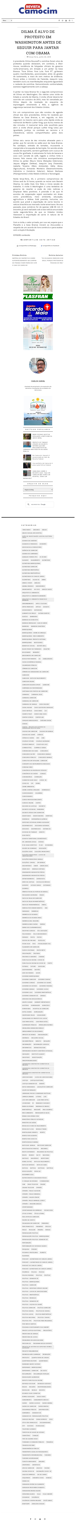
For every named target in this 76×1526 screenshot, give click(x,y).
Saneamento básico (41, 1400)
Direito (42, 832)
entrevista (41, 878)
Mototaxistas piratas (30, 1148)
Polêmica (25, 1272)
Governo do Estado (29, 986)
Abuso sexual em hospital (32, 533)
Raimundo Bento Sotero (31, 1364)
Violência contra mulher (31, 1500)
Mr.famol (44, 1148)
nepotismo (45, 1158)
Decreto (42, 806)
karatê (41, 1083)
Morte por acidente (29, 1135)
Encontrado (26, 865)
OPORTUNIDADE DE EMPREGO (32, 1210)
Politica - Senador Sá (30, 1301)
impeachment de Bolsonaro (32, 1031)
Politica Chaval (28, 1311)
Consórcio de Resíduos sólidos (34, 770)
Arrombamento (27, 603)
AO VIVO (37, 589)
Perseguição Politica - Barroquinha (35, 1236)
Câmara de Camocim (29, 668)
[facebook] (59, 20)
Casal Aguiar (27, 707)
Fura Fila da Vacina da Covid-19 (33, 963)
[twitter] (62, 20)
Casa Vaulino (44, 704)
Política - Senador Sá (30, 1278)
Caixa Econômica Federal (31, 662)
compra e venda (40, 747)
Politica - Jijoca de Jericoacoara (34, 1291)
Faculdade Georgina (29, 895)
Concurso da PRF (28, 754)
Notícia (33, 1168)
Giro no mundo (28, 973)
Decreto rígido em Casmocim (33, 812)
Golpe (38, 973)
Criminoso (46, 790)
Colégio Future (28, 741)
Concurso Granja (44, 754)
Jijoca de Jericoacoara (43, 1077)
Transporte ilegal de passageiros (35, 1451)
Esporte (25, 885)
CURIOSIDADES (27, 796)
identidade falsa (28, 1015)
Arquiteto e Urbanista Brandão (34, 596)
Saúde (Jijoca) (34, 1403)
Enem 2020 (44, 865)
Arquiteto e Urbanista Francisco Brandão (34, 599)
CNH (43, 738)
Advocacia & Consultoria (31, 547)
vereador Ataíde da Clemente (33, 1484)
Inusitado (26, 1057)
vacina (47, 1468)
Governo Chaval (44, 979)
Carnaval (25, 694)
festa (33, 937)
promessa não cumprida (31, 1354)
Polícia (41, 1272)
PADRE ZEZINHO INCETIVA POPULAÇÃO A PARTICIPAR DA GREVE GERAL (42, 436)
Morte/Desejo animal (30, 1142)
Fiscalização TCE (44, 943)
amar (44, 579)
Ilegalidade (41, 1015)
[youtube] (66, 20)
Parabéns (39, 1226)
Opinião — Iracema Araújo (31, 1203)
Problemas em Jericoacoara (32, 1340)
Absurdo (36, 529)
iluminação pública (29, 1025)
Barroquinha (27, 629)
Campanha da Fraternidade (32, 688)
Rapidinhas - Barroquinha (31, 1367)
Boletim (46, 649)
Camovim (46, 684)
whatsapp (25, 1503)
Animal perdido (27, 586)
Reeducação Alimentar (30, 1377)
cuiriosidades (27, 793)
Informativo (26, 1047)
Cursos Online (27, 803)
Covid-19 (25, 783)
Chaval (24, 723)
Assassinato (27, 610)
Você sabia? (47, 1500)
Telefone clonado (29, 1429)
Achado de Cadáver (29, 540)
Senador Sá (36, 1413)
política (47, 1275)
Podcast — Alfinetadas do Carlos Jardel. (37, 1262)
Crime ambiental (28, 786)
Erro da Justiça (28, 882)
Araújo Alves (47, 589)
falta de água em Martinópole (33, 901)
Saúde (24, 1403)
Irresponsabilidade (29, 1060)
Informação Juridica (41, 1044)
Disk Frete (26, 835)
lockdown (26, 1103)
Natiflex (25, 1158)
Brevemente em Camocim (31, 655)
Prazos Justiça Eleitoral (31, 1330)
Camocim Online (28, 681)
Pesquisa (25, 1249)
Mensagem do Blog (42, 1113)
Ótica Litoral (39, 1213)
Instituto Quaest (38, 1054)
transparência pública (30, 1448)
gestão (37, 969)
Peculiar (32, 1229)
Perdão (40, 1229)
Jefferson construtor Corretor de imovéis (35, 1064)
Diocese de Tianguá (29, 832)
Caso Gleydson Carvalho (43, 707)
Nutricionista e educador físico (34, 1178)
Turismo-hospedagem (30, 1458)
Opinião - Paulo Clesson (31, 1190)
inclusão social (37, 1038)
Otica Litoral (27, 1213)
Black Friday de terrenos (31, 649)
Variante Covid (38, 1477)
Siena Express (41, 1419)
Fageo (42, 895)
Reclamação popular (41, 1374)
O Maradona (44, 1181)
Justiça (25, 1080)
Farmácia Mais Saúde (30, 924)
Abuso (44, 529)
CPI (32, 783)
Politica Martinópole (43, 1314)
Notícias (41, 1168)
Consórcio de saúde (30, 773)
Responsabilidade (44, 1387)
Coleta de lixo (42, 744)
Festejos (41, 940)
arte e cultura (41, 603)
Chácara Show (45, 720)
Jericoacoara (27, 1077)
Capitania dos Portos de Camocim (35, 691)
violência (35, 1497)
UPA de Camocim (28, 1468)
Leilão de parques (29, 1090)
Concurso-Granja (45, 757)
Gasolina (41, 966)
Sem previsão (44, 1409)
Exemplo (25, 888)
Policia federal (28, 1275)
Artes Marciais (27, 607)
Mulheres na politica (45, 1152)
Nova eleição (27, 1171)
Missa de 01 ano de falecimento (34, 1126)
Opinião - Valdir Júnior (30, 1197)
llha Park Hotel (43, 1100)
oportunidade (27, 1207)
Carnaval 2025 (37, 694)
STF (23, 1426)
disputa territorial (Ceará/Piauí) (34, 838)
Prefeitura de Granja (30, 1333)
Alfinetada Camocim (29, 566)
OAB (23, 1184)
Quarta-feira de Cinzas (40, 1357)
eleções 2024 (27, 851)
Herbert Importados (42, 1002)
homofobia (26, 1008)
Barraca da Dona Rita (30, 619)
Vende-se (25, 1481)
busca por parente (29, 658)
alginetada (26, 579)
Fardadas (25, 911)
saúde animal (47, 1403)
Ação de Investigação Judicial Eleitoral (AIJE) (37, 537)
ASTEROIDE (38, 610)
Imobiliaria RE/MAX (46, 1025)
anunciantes (27, 589)
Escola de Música (43, 882)
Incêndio (25, 1038)
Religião (32, 1387)
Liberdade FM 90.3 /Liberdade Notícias (36, 1093)
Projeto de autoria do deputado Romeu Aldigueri (37, 1347)
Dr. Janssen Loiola (29, 842)
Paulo (24, 1229)
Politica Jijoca (27, 1314)
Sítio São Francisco (29, 1422)
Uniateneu (26, 1464)
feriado (25, 937)
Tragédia (50, 1442)
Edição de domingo (29, 848)
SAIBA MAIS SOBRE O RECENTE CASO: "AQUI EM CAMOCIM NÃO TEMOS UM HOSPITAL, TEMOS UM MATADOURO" (36, 474)
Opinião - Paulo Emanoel (31, 1194)
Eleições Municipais (42, 851)
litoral (38, 1096)
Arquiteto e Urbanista (30, 592)
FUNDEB (41, 956)
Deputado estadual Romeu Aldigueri (35, 822)
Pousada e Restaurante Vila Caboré (35, 1327)
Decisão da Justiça (29, 806)
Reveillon (25, 1390)
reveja (34, 1390)
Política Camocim (44, 1307)
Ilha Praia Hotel (42, 1021)
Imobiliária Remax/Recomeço (33, 1028)
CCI (46, 710)
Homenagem (35, 1005)
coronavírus (27, 777)
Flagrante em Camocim (30, 947)
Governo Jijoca (42, 989)
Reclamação (26, 1374)
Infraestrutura (39, 1047)
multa (24, 1155)
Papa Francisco (28, 1226)
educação (42, 848)
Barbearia (33, 616)
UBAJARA (42, 1461)
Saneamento (26, 1400)
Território (26, 1435)
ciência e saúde (28, 738)
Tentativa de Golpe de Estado (33, 1432)
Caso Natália (27, 710)
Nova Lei (38, 1171)
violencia (25, 1497)
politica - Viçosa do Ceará (32, 1304)
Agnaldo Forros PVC (29, 557)
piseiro (34, 1249)
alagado (25, 560)
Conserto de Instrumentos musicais (36, 764)
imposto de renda (29, 1034)
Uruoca (39, 1468)
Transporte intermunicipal (32, 1455)
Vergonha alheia (28, 1494)
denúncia (25, 819)
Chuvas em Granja (46, 731)
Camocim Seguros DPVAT (31, 684)
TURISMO (48, 1455)
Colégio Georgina (42, 741)
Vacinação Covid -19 (43, 1471)
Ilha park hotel (28, 1021)
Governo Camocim (29, 979)
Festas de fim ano (29, 940)
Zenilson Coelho (38, 1503)
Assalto (46, 607)
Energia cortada (38, 869)
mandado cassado (43, 1103)
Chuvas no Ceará (28, 734)
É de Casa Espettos (29, 845)
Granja (42, 995)
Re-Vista (44, 1370)
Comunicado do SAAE (30, 751)
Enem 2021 (26, 869)
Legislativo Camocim (45, 1087)
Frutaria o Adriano (29, 956)
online (42, 1184)
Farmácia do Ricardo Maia (31, 917)
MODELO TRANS (41, 1129)
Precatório (47, 1330)
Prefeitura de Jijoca (29, 1337)
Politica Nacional (28, 1317)
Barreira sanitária (38, 626)
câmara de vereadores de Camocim (35, 671)
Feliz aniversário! (40, 934)
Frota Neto (41, 950)
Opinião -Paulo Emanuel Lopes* (33, 1200)
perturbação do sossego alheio (34, 1246)
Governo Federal (46, 986)
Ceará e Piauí (27, 714)
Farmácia (35, 911)
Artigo (38, 607)
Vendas (48, 1477)
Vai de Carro (42, 1474)
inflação (47, 1041)
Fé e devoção (42, 930)
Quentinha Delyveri (29, 1361)
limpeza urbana (28, 1096)
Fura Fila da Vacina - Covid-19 (33, 960)
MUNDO (31, 1155)
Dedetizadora (38, 816)
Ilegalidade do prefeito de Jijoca (34, 1018)
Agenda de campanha (30, 553)
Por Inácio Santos (29, 1324)
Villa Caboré (47, 1494)
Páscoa (48, 1226)
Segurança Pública (29, 1409)
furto (50, 963)
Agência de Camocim (29, 550)
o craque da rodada (29, 1181)
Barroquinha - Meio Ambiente (33, 636)
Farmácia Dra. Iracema (30, 921)
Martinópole (27, 1109)
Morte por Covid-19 (29, 1139)
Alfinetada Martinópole (31, 573)
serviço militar (28, 1419)
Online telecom (28, 1187)
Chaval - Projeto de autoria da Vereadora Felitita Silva (33, 727)
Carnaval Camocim (29, 697)
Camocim (25, 675)
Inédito (38, 1041)
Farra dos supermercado (31, 927)
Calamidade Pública (29, 665)
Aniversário (40, 586)
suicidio (30, 1426)
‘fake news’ (26, 529)
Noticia (25, 1168)
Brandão (36, 652)
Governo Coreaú (28, 982)
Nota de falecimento (42, 1161)
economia (49, 845)
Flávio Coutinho (28, 950)
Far (46, 908)
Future (33, 966)
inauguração (43, 1034)
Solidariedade (45, 1422)
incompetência (27, 1041)
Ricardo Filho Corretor (31, 1393)
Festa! (39, 937)
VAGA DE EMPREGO (28, 1474)
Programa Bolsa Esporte (42, 1343)
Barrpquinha (27, 642)
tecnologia (40, 1426)
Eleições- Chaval (28, 862)
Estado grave (36, 885)
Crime (38, 783)
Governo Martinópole (43, 992)
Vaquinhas (26, 1477)
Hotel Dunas (27, 1012)
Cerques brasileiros (30, 720)
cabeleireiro (47, 658)
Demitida (49, 816)
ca (39, 658)
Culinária (38, 793)
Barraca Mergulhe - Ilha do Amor (34, 623)
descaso (25, 829)
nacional (46, 1155)
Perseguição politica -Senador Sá (35, 1239)
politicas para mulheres (43, 1320)
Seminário (26, 1413)
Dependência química (39, 819)
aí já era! (43, 557)
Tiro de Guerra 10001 (30, 1438)
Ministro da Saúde (29, 1122)
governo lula (27, 992)
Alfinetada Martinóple (30, 570)
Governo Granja (28, 989)
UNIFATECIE (36, 1464)
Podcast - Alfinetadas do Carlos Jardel (37, 1259)
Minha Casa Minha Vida (30, 1116)
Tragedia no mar (28, 1445)
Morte (42, 1132)
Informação (26, 1044)
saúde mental (43, 1406)
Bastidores (38, 642)
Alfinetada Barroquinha (31, 563)
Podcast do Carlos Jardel (32, 1265)
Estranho (47, 885)
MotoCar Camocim (44, 1145)
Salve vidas (41, 1396)
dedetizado (26, 816)
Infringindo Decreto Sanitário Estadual (37, 1051)
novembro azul (28, 1174)
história (25, 1005)
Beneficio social (28, 645)
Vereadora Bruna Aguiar (31, 1490)
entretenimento (28, 878)
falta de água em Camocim (32, 898)
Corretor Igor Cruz (29, 780)
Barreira (25, 626)
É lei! (41, 845)
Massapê (37, 1109)
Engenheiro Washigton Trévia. (33, 875)
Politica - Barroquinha (30, 1281)
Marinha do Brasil (42, 1106)
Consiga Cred (27, 767)
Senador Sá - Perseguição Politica (35, 1416)
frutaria (37, 953)
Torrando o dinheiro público (33, 1442)
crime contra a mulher (30, 790)
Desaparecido (27, 825)
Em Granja (41, 862)
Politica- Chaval (44, 1317)
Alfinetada (46, 560)
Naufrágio (35, 1158)
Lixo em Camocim (28, 1100)
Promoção (46, 1354)
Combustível (27, 747)
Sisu (51, 1419)
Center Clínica (27, 717)
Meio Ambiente (27, 1113)
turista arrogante (29, 1461)
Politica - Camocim (29, 1285)
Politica (39, 1275)
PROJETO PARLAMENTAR (30, 1351)
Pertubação (26, 1242)
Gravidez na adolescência (32, 999)
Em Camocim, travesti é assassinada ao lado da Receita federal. (41, 457)
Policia (34, 1272)
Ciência (40, 734)
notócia (50, 1168)
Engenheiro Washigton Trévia (33, 872)
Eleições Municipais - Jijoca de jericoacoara (33, 855)
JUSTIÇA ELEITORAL (36, 1080)
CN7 (38, 738)
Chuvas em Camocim (29, 731)
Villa (39, 1494)
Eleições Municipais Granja (32, 859)
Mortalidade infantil (30, 1132)
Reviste (42, 1390)
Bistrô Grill (41, 645)
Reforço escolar (28, 1383)
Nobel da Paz (27, 1161)
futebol (25, 966)
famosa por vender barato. (32, 908)
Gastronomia (27, 969)
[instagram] (69, 20)
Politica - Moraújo (29, 1298)
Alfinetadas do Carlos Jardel (33, 576)
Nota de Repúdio (28, 1165)
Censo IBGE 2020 (40, 714)
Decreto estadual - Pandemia (33, 809)
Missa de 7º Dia (28, 1129)
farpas (42, 924)
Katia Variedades (28, 1087)
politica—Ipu (26, 1320)
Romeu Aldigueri (28, 1396)
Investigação (37, 1057)
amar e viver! (27, 583)
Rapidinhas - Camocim (30, 1370)
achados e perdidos (29, 544)
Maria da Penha (27, 1106)
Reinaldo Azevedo (44, 1383)
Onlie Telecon (33, 1184)
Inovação (25, 1054)
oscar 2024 (48, 1210)
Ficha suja (26, 943)
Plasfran (25, 1255)
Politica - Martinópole (30, 1294)
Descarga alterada (42, 825)
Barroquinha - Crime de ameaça (34, 632)
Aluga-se (36, 579)
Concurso (44, 751)
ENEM (36, 865)
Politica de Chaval (43, 1311)
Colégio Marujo (28, 744)
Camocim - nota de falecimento (34, 678)
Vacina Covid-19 (28, 1471)
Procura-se (26, 1343)
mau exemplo (47, 1109)
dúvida (41, 842)
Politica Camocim (28, 1307)
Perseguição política (30, 1233)
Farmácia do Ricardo (30, 914)
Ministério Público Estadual (32, 1119)
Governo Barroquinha (30, 976)
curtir (38, 803)
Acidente (43, 544)
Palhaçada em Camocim (30, 1223)
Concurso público (29, 757)
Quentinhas (43, 1361)
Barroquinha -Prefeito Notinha (34, 639)
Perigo (48, 1229)
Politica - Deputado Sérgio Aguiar (35, 1288)
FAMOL (44, 904)
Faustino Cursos (28, 930)
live (45, 1096)
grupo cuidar (27, 1002)
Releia (24, 1387)
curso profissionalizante (32, 799)
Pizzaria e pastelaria (30, 1252)
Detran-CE (47, 829)
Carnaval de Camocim (30, 701)
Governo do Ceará (44, 982)
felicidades (26, 934)
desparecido (36, 829)
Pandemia (45, 1223)
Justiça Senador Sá (29, 1083)
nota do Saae (42, 1165)
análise (37, 583)
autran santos (43, 613)
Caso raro (38, 710)
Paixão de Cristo (28, 1220)
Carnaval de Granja (29, 704)
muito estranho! (28, 1152)
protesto (25, 1357)
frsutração (26, 953)
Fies (34, 943)
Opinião (39, 1187)
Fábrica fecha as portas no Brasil (35, 891)
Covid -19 (43, 780)
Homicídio (46, 1005)
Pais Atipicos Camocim (30, 1216)
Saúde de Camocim (29, 1406)
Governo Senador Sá (30, 995)
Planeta (43, 1252)
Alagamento (35, 560)
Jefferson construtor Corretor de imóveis (35, 1069)
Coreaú (43, 773)
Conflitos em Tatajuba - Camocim (34, 760)
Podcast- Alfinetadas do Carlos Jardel (37, 1268)
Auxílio (25, 616)
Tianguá (35, 1435)
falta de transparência (30, 904)
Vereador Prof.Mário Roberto (33, 1487)
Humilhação (38, 1012)
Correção (38, 777)
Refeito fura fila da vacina (32, 1380)
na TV (38, 1155)
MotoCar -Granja (28, 1145)
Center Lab (40, 717)
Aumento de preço (29, 613)
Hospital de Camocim (40, 1008)
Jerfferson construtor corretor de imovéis (36, 1073)
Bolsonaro (26, 652)
